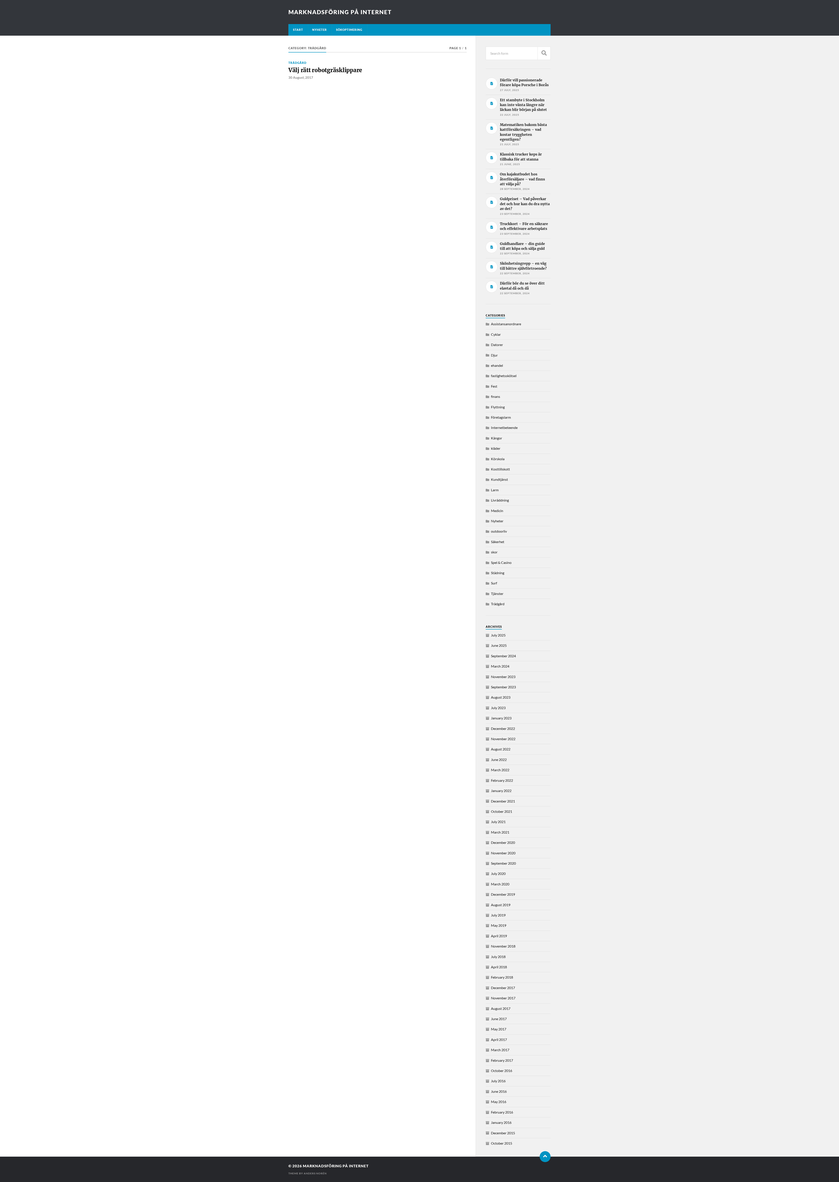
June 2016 (499, 1091)
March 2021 (500, 832)
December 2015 (503, 1133)
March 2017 (500, 1050)
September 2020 (503, 863)
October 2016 (501, 1070)
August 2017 (500, 1008)
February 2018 (502, 977)
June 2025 (499, 645)
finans (495, 396)
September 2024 (503, 656)
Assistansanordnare (506, 324)
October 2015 (501, 1143)
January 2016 (501, 1122)
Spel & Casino (501, 562)
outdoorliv (499, 531)
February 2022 (502, 780)
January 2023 (501, 718)
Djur (494, 355)
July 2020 (498, 873)
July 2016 (498, 1081)
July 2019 (498, 915)
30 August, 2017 (300, 77)
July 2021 (498, 822)
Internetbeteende (504, 427)
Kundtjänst (499, 479)
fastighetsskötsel (504, 376)
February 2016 (502, 1112)
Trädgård (297, 63)
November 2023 (503, 677)
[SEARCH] (544, 53)
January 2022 (501, 791)
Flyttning (498, 407)
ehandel (497, 365)
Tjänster (497, 593)
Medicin (497, 511)
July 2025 (498, 635)
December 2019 (503, 894)
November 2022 (503, 739)
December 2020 (503, 842)
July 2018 (498, 957)
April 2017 (499, 1039)
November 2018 (503, 946)
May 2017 (498, 1029)
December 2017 (503, 988)
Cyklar (496, 334)
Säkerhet (497, 542)
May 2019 (498, 925)
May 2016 (498, 1102)
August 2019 (500, 905)
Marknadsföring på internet (340, 12)
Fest (494, 386)
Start (298, 29)
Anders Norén (315, 1173)
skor (494, 552)
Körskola (497, 459)
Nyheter (319, 29)
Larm (495, 490)
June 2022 (499, 759)
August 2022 (500, 749)
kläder (495, 448)
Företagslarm (501, 417)
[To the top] (545, 1156)
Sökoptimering (349, 29)
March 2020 (500, 884)
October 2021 (501, 811)
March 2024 (500, 666)
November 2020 (503, 853)
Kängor (496, 438)
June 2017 (499, 1019)
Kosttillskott (500, 469)
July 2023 (498, 708)
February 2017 (502, 1060)
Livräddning (500, 500)
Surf (494, 583)
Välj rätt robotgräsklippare (325, 70)
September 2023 (503, 687)
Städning (497, 573)
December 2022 (503, 728)
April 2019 (499, 936)
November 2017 (503, 998)
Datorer (497, 345)
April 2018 (499, 967)
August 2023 (500, 697)
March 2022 (500, 770)
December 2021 (503, 801)
